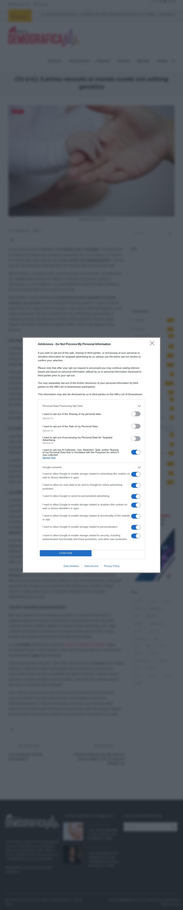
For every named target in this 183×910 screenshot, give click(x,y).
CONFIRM (65, 553)
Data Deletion (71, 566)
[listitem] (91, 406)
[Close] (153, 344)
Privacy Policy (112, 566)
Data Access (91, 566)
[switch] (135, 413)
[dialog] (91, 455)
